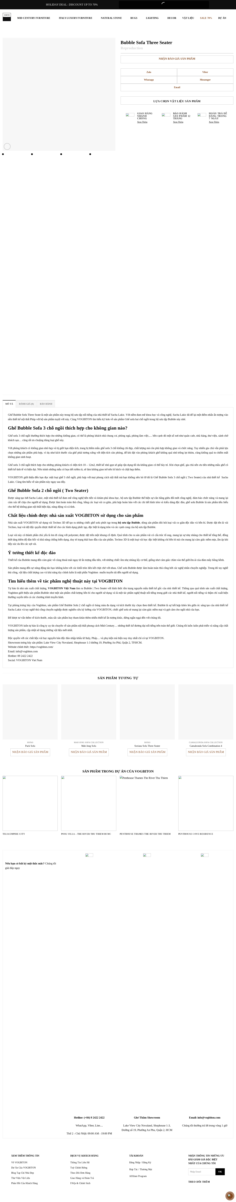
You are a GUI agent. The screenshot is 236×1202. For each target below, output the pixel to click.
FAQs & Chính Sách (80, 1183)
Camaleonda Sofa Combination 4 (206, 745)
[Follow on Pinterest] (211, 1189)
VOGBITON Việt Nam (61, 588)
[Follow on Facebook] (191, 1189)
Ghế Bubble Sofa (17, 414)
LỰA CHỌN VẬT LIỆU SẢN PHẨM (176, 101)
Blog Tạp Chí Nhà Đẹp (22, 1173)
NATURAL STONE (111, 18)
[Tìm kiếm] (231, 18)
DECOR (171, 18)
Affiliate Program (138, 1176)
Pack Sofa (30, 745)
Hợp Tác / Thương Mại (140, 1169)
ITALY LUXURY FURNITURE (75, 18)
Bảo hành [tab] (46, 404)
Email (177, 87)
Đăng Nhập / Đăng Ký (140, 1162)
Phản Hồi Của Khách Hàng (24, 1183)
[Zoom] (7, 146)
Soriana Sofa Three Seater (147, 745)
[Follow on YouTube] (217, 1189)
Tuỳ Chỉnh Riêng (78, 1167)
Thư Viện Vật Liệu (20, 1178)
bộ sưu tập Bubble (129, 522)
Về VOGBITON (19, 1162)
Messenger (205, 79)
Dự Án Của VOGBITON (23, 1167)
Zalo (149, 72)
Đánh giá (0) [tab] (26, 404)
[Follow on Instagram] (198, 1189)
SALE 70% (206, 18)
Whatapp (149, 79)
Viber (205, 72)
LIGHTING (152, 18)
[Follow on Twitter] (204, 1189)
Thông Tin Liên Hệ (79, 1162)
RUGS (133, 18)
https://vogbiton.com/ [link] (41, 646)
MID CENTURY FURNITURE (33, 18)
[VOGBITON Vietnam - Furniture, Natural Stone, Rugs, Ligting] (7, 17)
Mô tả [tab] (9, 404)
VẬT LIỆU (188, 18)
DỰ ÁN (222, 18)
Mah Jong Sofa (88, 745)
